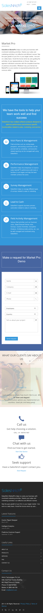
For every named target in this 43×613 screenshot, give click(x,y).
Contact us (5, 563)
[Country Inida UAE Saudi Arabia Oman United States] (21, 314)
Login (34, 4)
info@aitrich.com (11, 590)
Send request (11, 339)
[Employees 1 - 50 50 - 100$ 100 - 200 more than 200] (21, 308)
